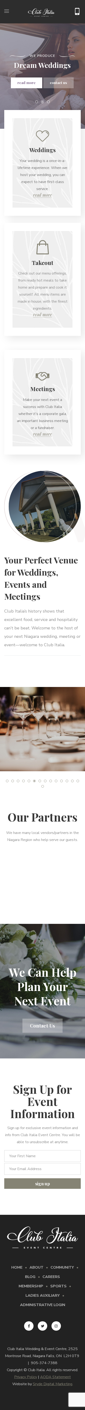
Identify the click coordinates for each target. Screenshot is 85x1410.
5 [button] (29, 781)
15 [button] (42, 786)
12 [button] (67, 781)
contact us (58, 82)
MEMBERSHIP (31, 1286)
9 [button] (50, 781)
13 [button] (72, 781)
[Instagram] (56, 1326)
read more (26, 82)
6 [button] (34, 781)
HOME (16, 1267)
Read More (42, 195)
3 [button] (18, 781)
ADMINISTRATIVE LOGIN (42, 1305)
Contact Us (42, 1025)
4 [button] (23, 781)
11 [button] (61, 781)
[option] (42, 729)
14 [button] (77, 781)
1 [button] (7, 781)
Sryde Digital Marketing (52, 1384)
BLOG (30, 1277)
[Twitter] (42, 1326)
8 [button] (45, 781)
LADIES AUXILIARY (43, 1295)
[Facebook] (29, 1326)
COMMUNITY (62, 1267)
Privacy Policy (25, 1377)
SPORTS (58, 1286)
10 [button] (56, 781)
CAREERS (51, 1277)
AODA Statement (55, 1377)
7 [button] (39, 781)
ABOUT (36, 1267)
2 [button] (12, 781)
